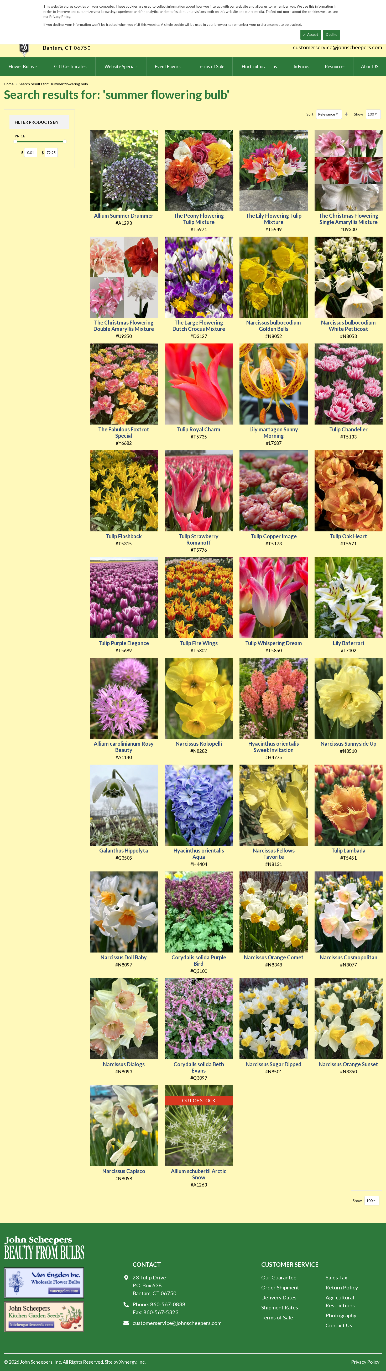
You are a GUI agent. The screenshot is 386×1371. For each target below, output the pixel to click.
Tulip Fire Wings (199, 643)
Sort (310, 114)
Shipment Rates (279, 1307)
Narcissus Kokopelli (199, 743)
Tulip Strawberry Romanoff (198, 539)
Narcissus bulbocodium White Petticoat (348, 325)
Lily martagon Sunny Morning (273, 432)
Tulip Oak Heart (348, 536)
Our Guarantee (278, 1277)
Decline (331, 34)
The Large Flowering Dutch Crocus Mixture (199, 325)
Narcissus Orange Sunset (348, 1064)
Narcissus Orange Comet (274, 957)
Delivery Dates (278, 1297)
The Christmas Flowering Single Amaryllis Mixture (348, 218)
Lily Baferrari (348, 643)
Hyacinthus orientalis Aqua (199, 853)
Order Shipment (280, 1287)
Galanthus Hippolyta (123, 850)
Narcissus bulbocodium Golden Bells (273, 325)
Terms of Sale (277, 1317)
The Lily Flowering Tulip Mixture (273, 218)
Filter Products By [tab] (37, 121)
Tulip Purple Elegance (123, 643)
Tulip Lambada (348, 850)
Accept (312, 34)
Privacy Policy (365, 1362)
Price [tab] (20, 136)
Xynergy (127, 1362)
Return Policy (342, 1287)
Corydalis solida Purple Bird (198, 960)
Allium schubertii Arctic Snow (198, 1174)
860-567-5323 (161, 1312)
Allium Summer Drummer (123, 215)
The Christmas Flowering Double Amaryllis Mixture (123, 325)
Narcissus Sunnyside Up (348, 743)
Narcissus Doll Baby (124, 957)
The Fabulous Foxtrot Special (123, 432)
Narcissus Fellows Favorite (274, 853)
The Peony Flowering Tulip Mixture (199, 218)
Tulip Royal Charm (198, 429)
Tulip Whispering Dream (273, 643)
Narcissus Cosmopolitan (348, 957)
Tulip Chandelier (348, 429)
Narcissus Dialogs (124, 1064)
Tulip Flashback (124, 536)
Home (9, 84)
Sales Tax (336, 1277)
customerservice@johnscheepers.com (337, 47)
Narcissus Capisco (123, 1171)
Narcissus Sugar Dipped (273, 1064)
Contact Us (339, 1325)
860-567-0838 (167, 1304)
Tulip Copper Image (274, 536)
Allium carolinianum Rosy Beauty (124, 746)
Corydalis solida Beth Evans (199, 1067)
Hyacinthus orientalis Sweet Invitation (273, 746)
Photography (341, 1315)
